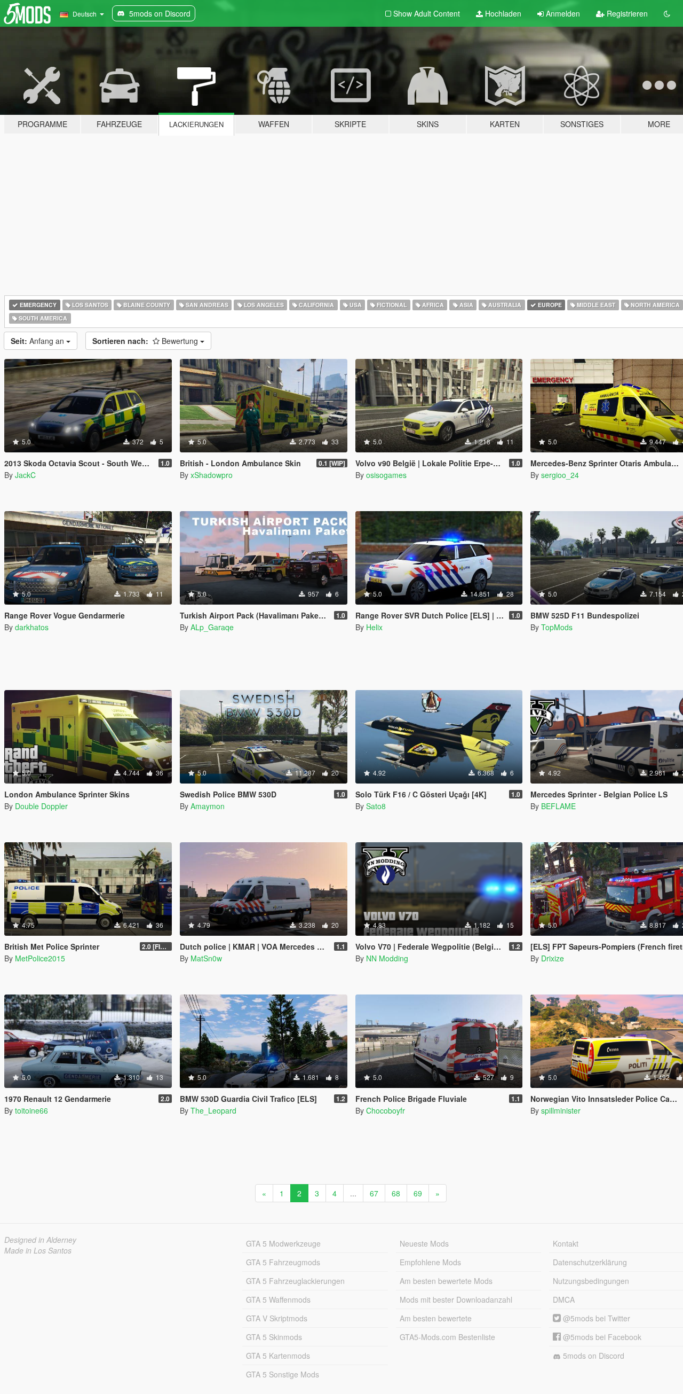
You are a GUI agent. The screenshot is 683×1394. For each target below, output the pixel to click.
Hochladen (502, 13)
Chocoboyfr (385, 1110)
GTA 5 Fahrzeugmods (283, 1262)
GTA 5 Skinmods (274, 1337)
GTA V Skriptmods (276, 1318)
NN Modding (387, 958)
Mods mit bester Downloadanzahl (456, 1299)
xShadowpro (211, 474)
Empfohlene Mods (430, 1262)
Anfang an (38, 340)
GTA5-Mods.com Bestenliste (447, 1337)
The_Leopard (213, 1110)
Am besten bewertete (436, 1318)
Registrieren (626, 13)
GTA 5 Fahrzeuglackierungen (295, 1280)
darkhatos (32, 627)
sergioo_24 (560, 474)
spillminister (561, 1110)
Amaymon (207, 806)
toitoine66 (31, 1110)
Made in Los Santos (38, 1250)
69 (418, 1193)
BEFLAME (558, 806)
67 (374, 1193)
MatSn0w (206, 958)
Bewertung (146, 340)
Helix (374, 627)
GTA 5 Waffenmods (278, 1299)
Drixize (552, 958)
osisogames (386, 474)
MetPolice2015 (40, 958)
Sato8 (376, 806)
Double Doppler (41, 806)
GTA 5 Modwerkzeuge (283, 1243)
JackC (25, 474)
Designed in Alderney (40, 1239)
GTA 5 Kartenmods (278, 1355)
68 (396, 1193)
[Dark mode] (667, 13)
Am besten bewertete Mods (446, 1280)
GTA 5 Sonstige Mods (282, 1374)
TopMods (557, 627)
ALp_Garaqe (212, 627)
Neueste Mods (424, 1243)
